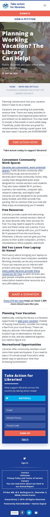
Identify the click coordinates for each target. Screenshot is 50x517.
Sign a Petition (25, 19)
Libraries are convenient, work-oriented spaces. (23, 169)
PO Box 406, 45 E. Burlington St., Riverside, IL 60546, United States (25, 493)
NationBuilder (23, 503)
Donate (25, 13)
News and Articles (28, 86)
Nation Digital (39, 503)
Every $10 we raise (14, 300)
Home (12, 86)
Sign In (25, 439)
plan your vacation (28, 320)
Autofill (25, 398)
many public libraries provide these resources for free (21, 272)
